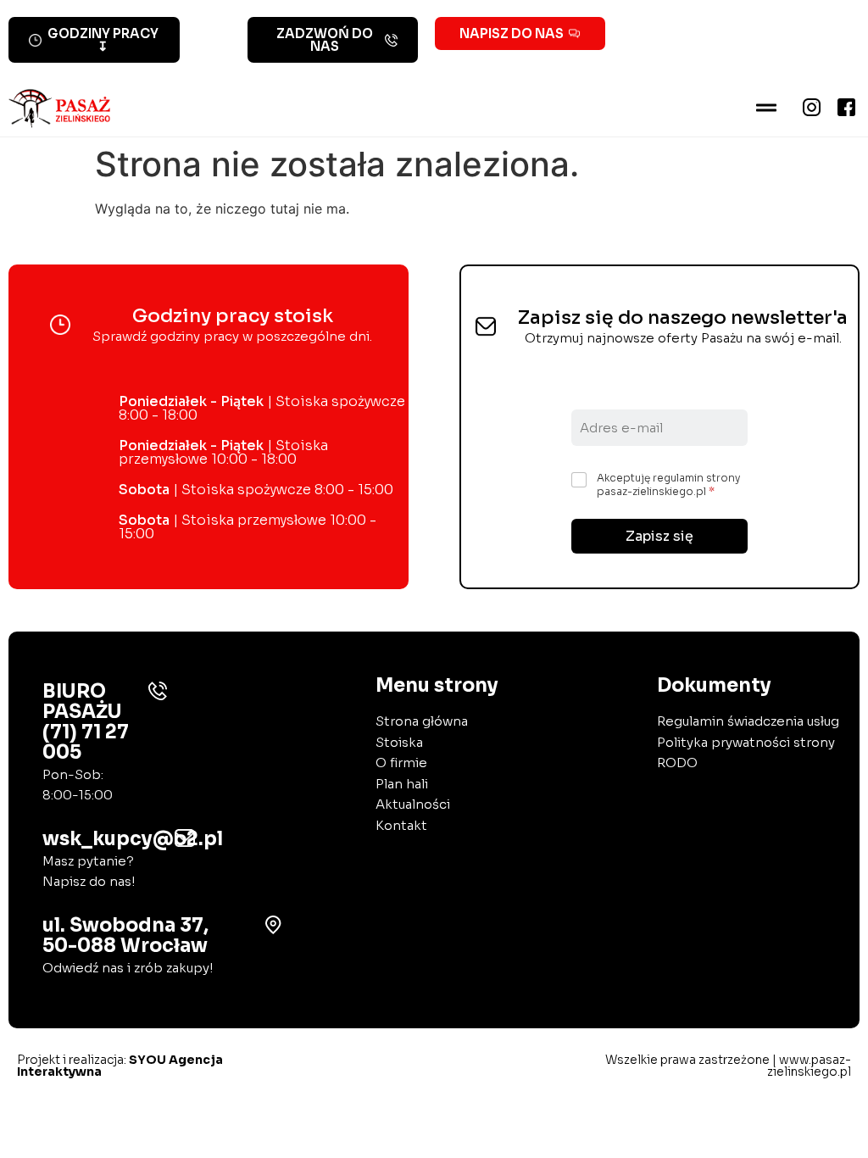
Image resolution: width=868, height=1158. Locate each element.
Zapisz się (659, 536)
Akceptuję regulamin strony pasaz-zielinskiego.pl (668, 484)
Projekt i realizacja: (120, 1065)
